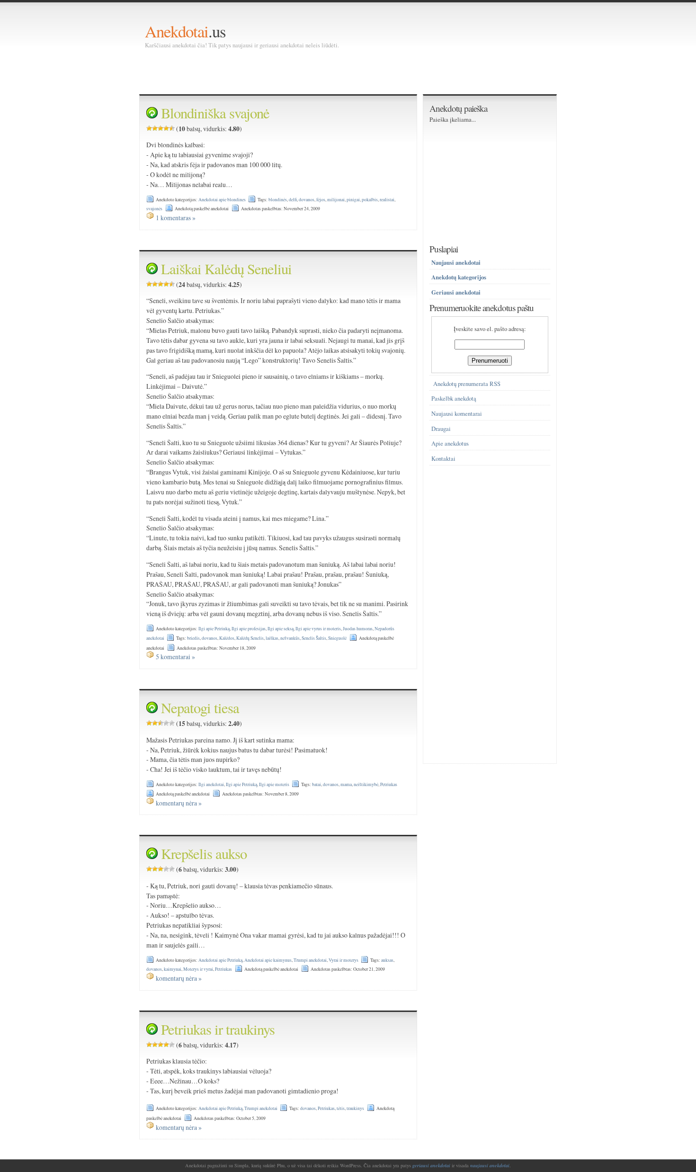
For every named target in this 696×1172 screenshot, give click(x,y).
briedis (193, 638)
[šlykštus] (149, 128)
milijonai (336, 200)
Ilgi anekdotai (211, 784)
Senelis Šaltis (314, 638)
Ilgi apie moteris (274, 784)
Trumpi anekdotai (310, 960)
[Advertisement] (317, 71)
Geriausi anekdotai (456, 292)
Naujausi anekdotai (456, 262)
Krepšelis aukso (204, 853)
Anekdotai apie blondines (222, 200)
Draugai (441, 429)
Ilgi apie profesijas (249, 629)
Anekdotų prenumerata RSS (466, 384)
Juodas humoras (358, 629)
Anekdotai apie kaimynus (268, 960)
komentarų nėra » (179, 802)
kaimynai (172, 969)
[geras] (166, 128)
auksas (387, 960)
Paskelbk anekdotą (453, 398)
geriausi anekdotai (431, 1165)
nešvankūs (290, 638)
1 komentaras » (176, 217)
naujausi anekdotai (489, 1165)
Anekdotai (176, 31)
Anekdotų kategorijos (458, 277)
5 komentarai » (175, 656)
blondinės (277, 200)
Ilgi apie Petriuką (214, 629)
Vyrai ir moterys (343, 960)
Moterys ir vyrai (198, 969)
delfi (293, 200)
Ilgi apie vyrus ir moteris (318, 629)
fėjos (320, 200)
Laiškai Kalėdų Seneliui (226, 268)
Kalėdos (226, 638)
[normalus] (160, 128)
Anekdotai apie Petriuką (220, 960)
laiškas (272, 638)
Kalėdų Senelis (250, 638)
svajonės (154, 209)
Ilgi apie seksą (281, 629)
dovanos (306, 200)
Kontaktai (443, 459)
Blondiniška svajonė (215, 113)
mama (346, 784)
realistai (387, 200)
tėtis (341, 1108)
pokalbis (370, 200)
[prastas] (155, 128)
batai (316, 784)
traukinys (355, 1108)
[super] (172, 128)
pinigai (353, 200)
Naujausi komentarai (456, 414)
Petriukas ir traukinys (218, 1029)
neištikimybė (366, 784)
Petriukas (388, 784)
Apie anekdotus (450, 443)
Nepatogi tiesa (200, 707)
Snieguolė (337, 638)
